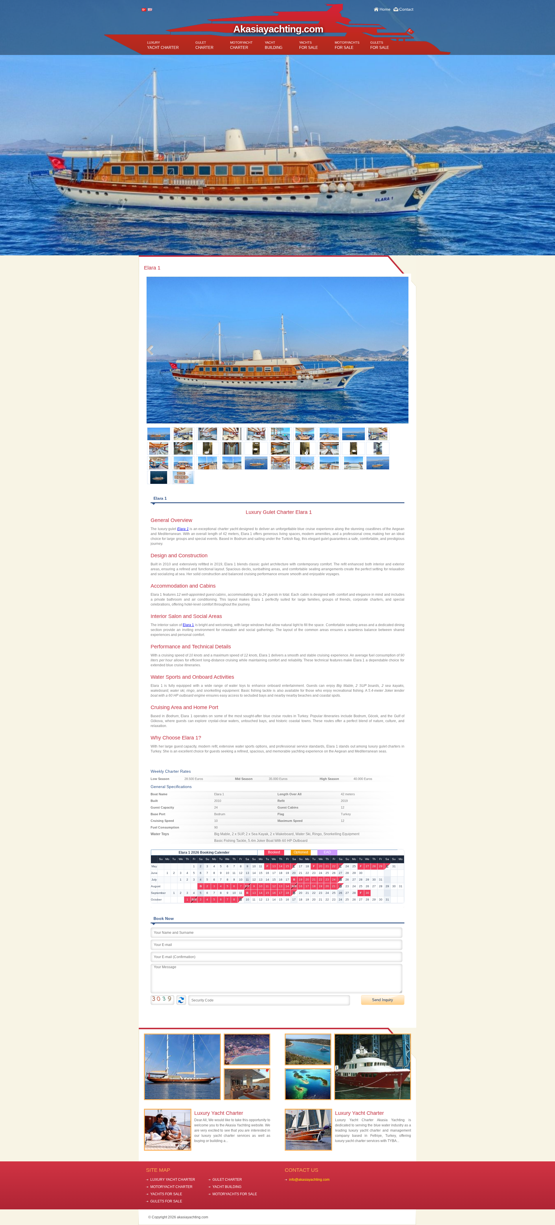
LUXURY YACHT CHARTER (172, 1180)
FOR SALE (308, 45)
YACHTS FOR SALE (166, 1194)
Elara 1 (188, 625)
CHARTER (204, 45)
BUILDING (273, 45)
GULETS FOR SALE (166, 1201)
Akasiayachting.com (278, 28)
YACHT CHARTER (163, 45)
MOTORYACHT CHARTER (171, 1187)
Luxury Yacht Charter (218, 1113)
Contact (406, 9)
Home (385, 9)
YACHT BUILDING (226, 1187)
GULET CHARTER (227, 1180)
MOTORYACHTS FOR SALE (234, 1194)
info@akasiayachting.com (309, 1180)
